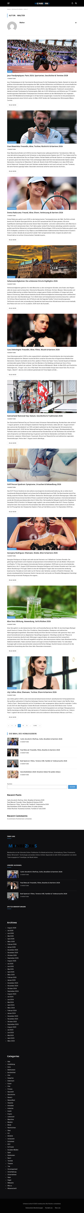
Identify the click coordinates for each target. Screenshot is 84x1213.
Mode (9, 1125)
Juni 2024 (10, 999)
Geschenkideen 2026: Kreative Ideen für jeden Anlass (40, 772)
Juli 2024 (10, 997)
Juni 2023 (10, 1032)
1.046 (35, 725)
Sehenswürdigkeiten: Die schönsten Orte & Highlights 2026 (32, 281)
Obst (9, 1130)
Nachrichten (11, 1127)
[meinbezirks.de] (42, 3)
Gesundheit (11, 480)
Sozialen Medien (12, 1150)
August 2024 (11, 994)
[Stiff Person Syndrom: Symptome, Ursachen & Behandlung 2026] (42, 465)
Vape (9, 1177)
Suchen (9, 784)
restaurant (11, 1139)
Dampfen (10, 1078)
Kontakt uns (49, 1208)
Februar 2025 (11, 977)
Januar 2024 (11, 1013)
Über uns (57, 1208)
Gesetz (9, 1097)
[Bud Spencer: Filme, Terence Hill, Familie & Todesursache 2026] (12, 763)
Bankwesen (11, 1070)
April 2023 (10, 1038)
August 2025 (11, 961)
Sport (10, 71)
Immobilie (10, 1105)
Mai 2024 (10, 1002)
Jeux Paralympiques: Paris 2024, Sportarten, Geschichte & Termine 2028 (37, 75)
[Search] (76, 3)
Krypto (9, 1114)
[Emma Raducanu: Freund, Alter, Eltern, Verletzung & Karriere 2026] (42, 193)
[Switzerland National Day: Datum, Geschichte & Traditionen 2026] (42, 396)
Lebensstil (11, 277)
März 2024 (11, 1008)
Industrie (10, 1108)
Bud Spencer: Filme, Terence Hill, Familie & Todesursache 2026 (43, 761)
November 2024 (12, 986)
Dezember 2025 (12, 950)
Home (9, 9)
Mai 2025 (10, 969)
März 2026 (11, 941)
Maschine (10, 1119)
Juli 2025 (10, 964)
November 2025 (12, 952)
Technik (10, 1161)
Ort (8, 1133)
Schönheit (10, 1141)
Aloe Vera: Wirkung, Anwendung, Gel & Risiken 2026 (29, 621)
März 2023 (11, 1041)
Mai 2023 (10, 1035)
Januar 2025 (11, 980)
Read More (12, 105)
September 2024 (13, 991)
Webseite (10, 1183)
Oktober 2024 (12, 988)
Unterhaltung (11, 1172)
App (8, 1061)
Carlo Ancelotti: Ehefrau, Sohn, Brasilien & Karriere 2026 (41, 739)
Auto (9, 1067)
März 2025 (11, 974)
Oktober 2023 (12, 1021)
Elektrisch (10, 1081)
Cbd (8, 1075)
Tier (8, 1166)
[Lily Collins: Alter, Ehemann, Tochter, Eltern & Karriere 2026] (42, 672)
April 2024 (10, 1005)
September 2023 (13, 1024)
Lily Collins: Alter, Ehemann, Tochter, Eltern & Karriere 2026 (32, 692)
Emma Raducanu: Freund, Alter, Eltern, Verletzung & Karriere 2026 (35, 212)
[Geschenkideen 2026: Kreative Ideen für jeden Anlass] (12, 774)
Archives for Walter (17, 9)
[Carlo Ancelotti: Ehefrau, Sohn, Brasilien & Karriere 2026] (12, 741)
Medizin (10, 1122)
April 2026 (10, 939)
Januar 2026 (11, 947)
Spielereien (11, 1155)
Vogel (9, 1180)
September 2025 (13, 958)
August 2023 (11, 1027)
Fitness (9, 1089)
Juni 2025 (10, 966)
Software (10, 1147)
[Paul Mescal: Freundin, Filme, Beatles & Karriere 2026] (12, 752)
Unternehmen (11, 1174)
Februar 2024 (12, 1010)
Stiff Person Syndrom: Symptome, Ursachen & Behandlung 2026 (34, 484)
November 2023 (12, 1019)
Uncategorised (12, 1169)
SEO (8, 1144)
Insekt (9, 1111)
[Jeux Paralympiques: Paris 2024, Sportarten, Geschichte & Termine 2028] (42, 56)
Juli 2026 (10, 930)
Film (8, 1086)
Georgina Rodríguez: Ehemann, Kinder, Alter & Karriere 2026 (32, 553)
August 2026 (11, 928)
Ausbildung (11, 1064)
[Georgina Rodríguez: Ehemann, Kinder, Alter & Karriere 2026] (42, 533)
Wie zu (9, 1185)
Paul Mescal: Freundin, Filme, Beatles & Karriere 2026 (40, 750)
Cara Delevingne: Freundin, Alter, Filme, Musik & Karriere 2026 (33, 349)
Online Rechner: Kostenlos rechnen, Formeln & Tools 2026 (26, 808)
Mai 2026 (10, 936)
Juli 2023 (10, 1030)
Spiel (9, 1152)
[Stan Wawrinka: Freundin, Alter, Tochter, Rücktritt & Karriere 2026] (42, 126)
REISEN (10, 1136)
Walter (22, 23)
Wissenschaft (12, 1188)
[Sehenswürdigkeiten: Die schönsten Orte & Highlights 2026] (42, 261)
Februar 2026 (11, 944)
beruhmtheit (12, 142)
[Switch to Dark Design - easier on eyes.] (72, 3)
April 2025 (10, 972)
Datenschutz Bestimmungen (34, 1208)
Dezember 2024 (12, 983)
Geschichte (11, 1094)
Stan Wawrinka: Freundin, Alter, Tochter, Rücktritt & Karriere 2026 (35, 146)
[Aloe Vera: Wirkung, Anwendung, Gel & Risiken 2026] (42, 602)
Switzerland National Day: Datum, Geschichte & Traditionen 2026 (35, 416)
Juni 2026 (10, 933)
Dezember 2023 (12, 1016)
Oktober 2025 (12, 955)
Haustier (10, 1103)
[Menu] (8, 3)
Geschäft (10, 1092)
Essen (9, 1083)
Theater (10, 1163)
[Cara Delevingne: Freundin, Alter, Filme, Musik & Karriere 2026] (42, 330)
